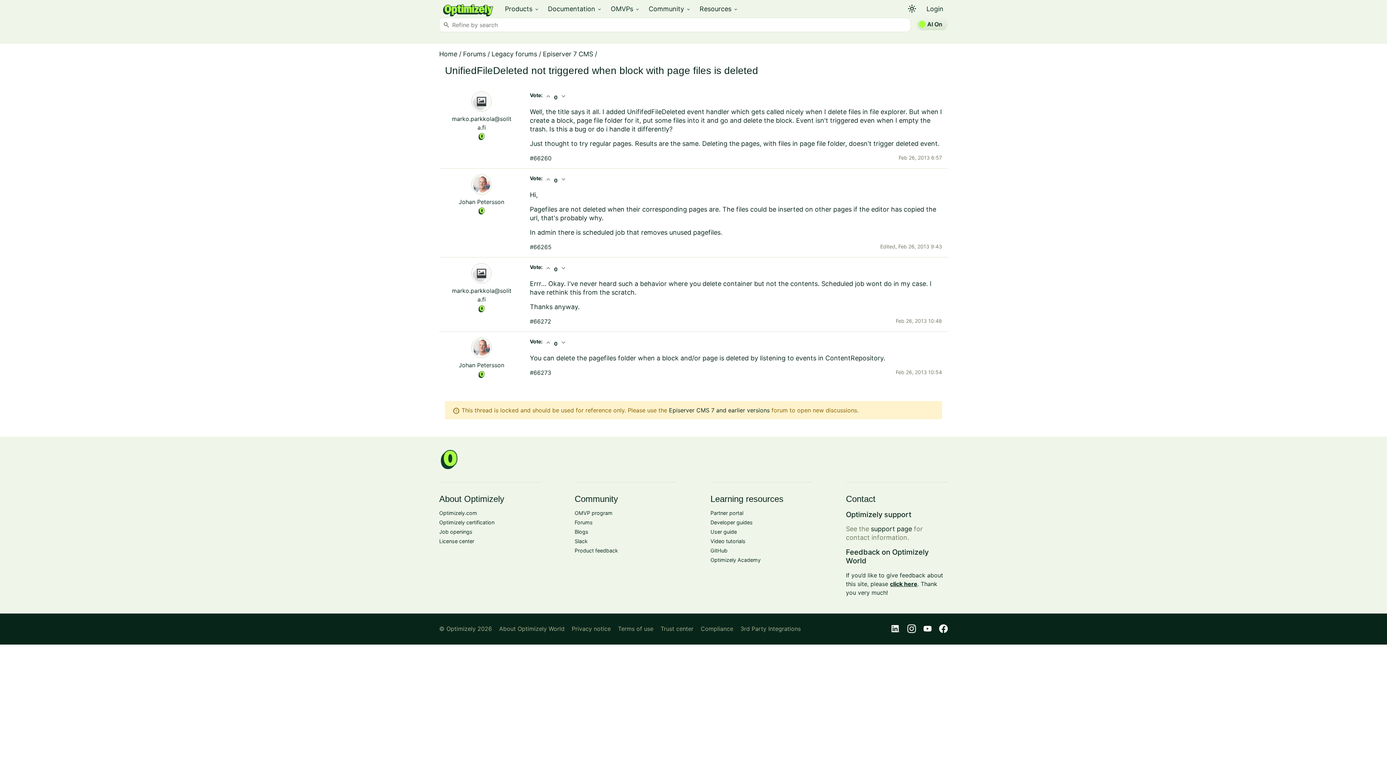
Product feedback (596, 550)
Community (670, 9)
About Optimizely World (532, 628)
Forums (474, 54)
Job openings (455, 532)
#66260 (541, 158)
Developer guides (731, 522)
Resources (719, 9)
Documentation (575, 9)
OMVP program (594, 513)
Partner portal (726, 513)
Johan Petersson (481, 201)
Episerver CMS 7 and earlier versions (719, 410)
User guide (723, 532)
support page (891, 529)
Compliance (717, 628)
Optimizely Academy (735, 560)
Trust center (677, 628)
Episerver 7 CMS (568, 54)
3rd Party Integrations (770, 628)
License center (456, 541)
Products (522, 9)
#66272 (540, 321)
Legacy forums (514, 54)
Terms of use (635, 628)
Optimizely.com (458, 513)
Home (448, 54)
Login (934, 9)
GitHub (718, 550)
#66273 (540, 372)
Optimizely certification (466, 522)
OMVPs (625, 9)
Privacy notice (591, 628)
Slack (581, 541)
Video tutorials (728, 541)
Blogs (581, 532)
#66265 (541, 247)
